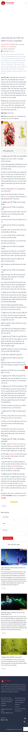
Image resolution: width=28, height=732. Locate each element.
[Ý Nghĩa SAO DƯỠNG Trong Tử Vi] (14, 646)
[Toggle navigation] (26, 3)
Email (4, 523)
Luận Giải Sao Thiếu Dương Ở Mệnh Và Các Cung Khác (13, 568)
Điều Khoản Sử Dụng (20, 698)
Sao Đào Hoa (12, 454)
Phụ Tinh (4, 506)
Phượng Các (15, 444)
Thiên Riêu (11, 421)
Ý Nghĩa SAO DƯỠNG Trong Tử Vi (11, 657)
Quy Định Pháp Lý (19, 702)
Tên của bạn (5, 517)
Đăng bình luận (8, 538)
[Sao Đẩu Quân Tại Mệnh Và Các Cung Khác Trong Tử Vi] (14, 602)
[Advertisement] (14, 20)
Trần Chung (11, 51)
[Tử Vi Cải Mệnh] (8, 3)
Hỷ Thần (3, 235)
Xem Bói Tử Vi (18, 711)
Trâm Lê (7, 46)
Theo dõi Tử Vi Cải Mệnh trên (9, 44)
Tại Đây (3, 498)
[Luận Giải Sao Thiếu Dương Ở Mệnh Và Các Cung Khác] (14, 557)
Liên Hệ (17, 706)
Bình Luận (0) (5, 512)
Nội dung (5, 530)
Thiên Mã (14, 466)
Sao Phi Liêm (7, 107)
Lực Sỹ (8, 197)
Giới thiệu (17, 704)
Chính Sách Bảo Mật (20, 700)
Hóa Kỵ (16, 189)
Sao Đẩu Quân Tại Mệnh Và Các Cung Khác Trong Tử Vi (12, 613)
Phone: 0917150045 (20, 709)
